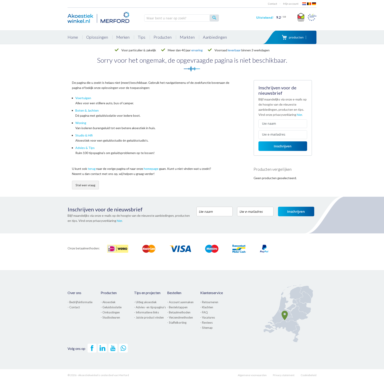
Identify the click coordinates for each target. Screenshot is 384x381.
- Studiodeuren (110, 317)
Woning (80, 123)
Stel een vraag (85, 185)
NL (304, 3)
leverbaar (234, 50)
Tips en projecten (147, 293)
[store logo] (99, 17)
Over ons (74, 293)
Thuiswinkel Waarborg (300, 17)
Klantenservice (211, 293)
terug (92, 168)
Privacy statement (283, 375)
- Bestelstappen (177, 307)
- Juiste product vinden (149, 317)
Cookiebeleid (308, 375)
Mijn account (290, 3)
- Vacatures (207, 317)
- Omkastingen (110, 312)
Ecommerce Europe (312, 17)
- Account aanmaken (180, 302)
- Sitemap (206, 327)
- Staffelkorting (176, 322)
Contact (272, 3)
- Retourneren (209, 302)
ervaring (197, 50)
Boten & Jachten (87, 110)
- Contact (74, 307)
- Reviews (206, 322)
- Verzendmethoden (180, 317)
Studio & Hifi (84, 135)
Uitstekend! (271, 17)
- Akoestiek (108, 302)
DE (314, 3)
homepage (151, 168)
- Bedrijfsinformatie (80, 302)
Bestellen (174, 293)
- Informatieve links (146, 312)
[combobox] (181, 18)
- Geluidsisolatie (111, 307)
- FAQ (204, 312)
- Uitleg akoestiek (145, 302)
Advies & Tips (85, 148)
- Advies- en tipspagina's (150, 307)
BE (309, 3)
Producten (109, 293)
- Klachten (206, 307)
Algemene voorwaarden (252, 375)
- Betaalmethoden (178, 312)
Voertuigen (83, 98)
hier (299, 114)
